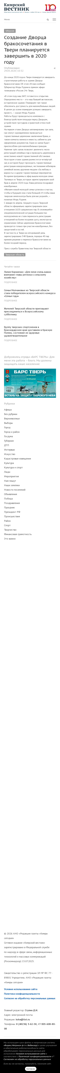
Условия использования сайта (20, 989)
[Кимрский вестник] (30, 8)
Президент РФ (12, 511)
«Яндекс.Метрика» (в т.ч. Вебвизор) (20, 1045)
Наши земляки (12, 485)
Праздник (9, 507)
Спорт (7, 525)
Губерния (9, 31)
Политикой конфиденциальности (34, 1056)
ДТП (6, 445)
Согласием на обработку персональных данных (27, 1059)
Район (7, 520)
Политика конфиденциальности (22, 993)
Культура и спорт (13, 467)
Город (7, 427)
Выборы (8, 423)
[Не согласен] (53, 1056)
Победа (8, 498)
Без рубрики (10, 414)
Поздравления (12, 503)
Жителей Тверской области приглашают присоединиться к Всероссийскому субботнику (26, 311)
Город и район (12, 431)
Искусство (9, 454)
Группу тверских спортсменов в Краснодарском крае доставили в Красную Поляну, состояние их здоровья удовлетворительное (28, 331)
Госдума (8, 436)
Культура (9, 463)
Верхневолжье (12, 418)
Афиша (8, 409)
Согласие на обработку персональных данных (29, 998)
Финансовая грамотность (18, 534)
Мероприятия (11, 476)
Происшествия (12, 516)
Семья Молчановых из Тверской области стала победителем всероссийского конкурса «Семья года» (29, 293)
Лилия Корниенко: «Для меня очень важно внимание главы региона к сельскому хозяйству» (27, 275)
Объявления (10, 494)
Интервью (9, 449)
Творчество (10, 529)
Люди (7, 471)
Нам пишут (10, 480)
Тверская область (14, 254)
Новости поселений (14, 489)
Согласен (30, 1069)
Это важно (10, 538)
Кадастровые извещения (17, 458)
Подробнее (10, 282)
